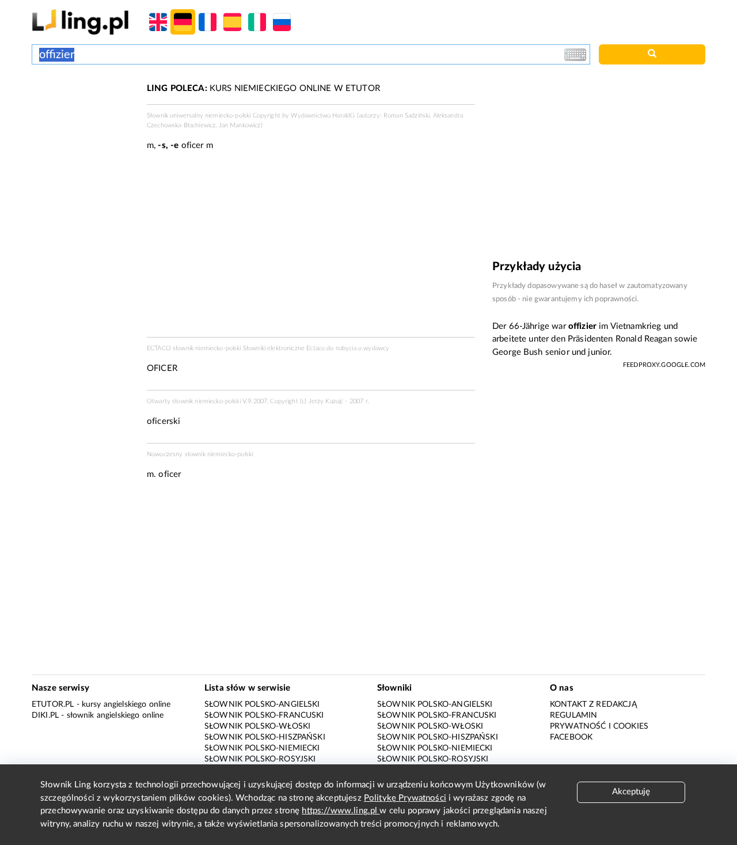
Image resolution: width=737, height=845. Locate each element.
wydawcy (376, 348)
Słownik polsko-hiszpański (264, 737)
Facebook (571, 737)
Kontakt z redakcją (593, 704)
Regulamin (573, 715)
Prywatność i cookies (599, 726)
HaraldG (343, 115)
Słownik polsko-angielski (262, 704)
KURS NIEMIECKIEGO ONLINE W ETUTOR (263, 88)
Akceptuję (631, 791)
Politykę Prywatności (405, 798)
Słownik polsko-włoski (257, 726)
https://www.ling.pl (340, 810)
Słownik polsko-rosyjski (260, 759)
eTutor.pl (53, 704)
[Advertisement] (83, 125)
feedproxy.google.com (664, 365)
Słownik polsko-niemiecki (262, 748)
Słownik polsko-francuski (264, 715)
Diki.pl (45, 715)
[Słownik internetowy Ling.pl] (80, 21)
